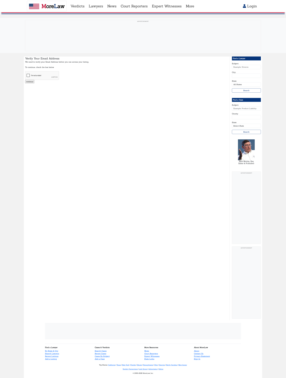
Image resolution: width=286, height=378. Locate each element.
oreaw (53, 6)
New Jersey (182, 365)
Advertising (153, 369)
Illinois (139, 365)
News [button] (112, 6)
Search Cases (101, 351)
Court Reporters (151, 353)
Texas (119, 365)
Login (251, 6)
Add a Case (100, 359)
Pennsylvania (148, 365)
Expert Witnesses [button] (167, 6)
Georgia (162, 365)
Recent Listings (51, 356)
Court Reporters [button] (134, 6)
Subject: (235, 63)
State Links (149, 359)
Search (246, 90)
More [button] (190, 6)
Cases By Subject (102, 356)
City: (234, 72)
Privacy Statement (202, 356)
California (111, 365)
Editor (161, 369)
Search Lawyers (52, 353)
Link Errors (143, 369)
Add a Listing (51, 359)
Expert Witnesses (152, 356)
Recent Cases (100, 353)
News (146, 351)
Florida (133, 365)
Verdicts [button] (77, 6)
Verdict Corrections (130, 369)
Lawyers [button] (96, 6)
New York (125, 365)
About (196, 351)
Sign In (197, 359)
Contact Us (198, 353)
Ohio (156, 365)
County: (235, 114)
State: (234, 81)
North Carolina (171, 365)
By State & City (51, 351)
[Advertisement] (143, 39)
